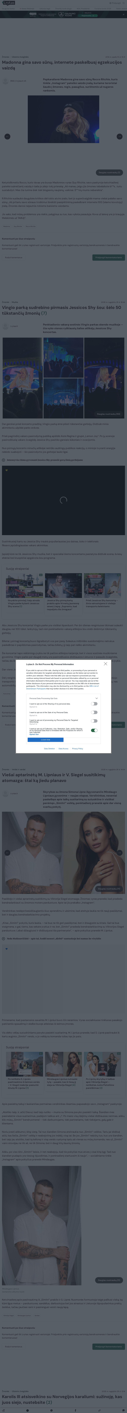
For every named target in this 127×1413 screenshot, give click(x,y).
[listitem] (63, 698)
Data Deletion (49, 749)
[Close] (106, 664)
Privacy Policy (77, 749)
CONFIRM (45, 740)
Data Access (63, 749)
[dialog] (63, 706)
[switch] (94, 703)
